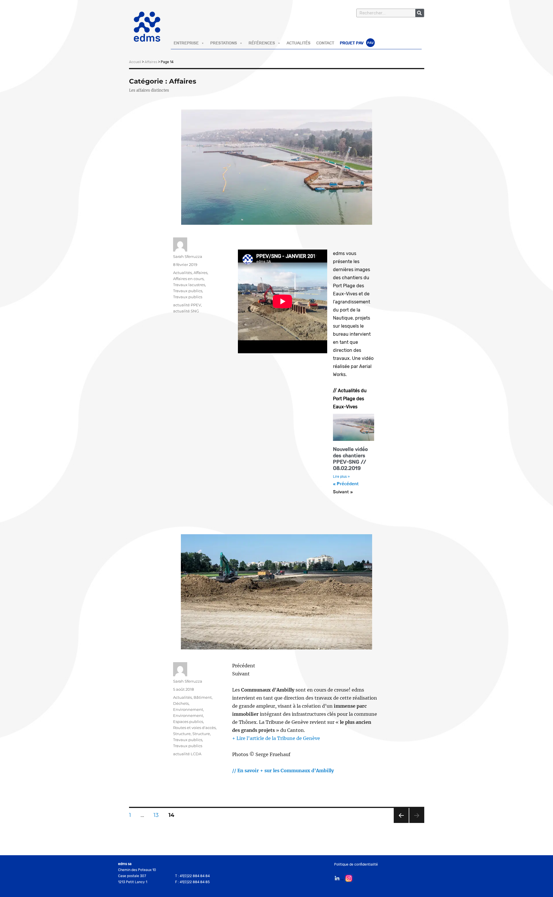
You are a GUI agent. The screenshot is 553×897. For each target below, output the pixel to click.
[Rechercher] (419, 13)
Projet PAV (352, 43)
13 (158, 813)
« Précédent (346, 484)
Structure (182, 733)
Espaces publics (188, 721)
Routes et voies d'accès (194, 727)
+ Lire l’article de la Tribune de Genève (276, 738)
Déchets (181, 703)
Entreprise (186, 43)
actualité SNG (186, 311)
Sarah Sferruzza (187, 256)
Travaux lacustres (189, 284)
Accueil (135, 62)
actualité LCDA (187, 753)
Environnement (188, 709)
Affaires (151, 62)
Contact (325, 43)
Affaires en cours (188, 278)
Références (262, 43)
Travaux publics (187, 290)
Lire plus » (341, 477)
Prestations (223, 43)
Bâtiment (203, 697)
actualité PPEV (187, 305)
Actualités (298, 43)
